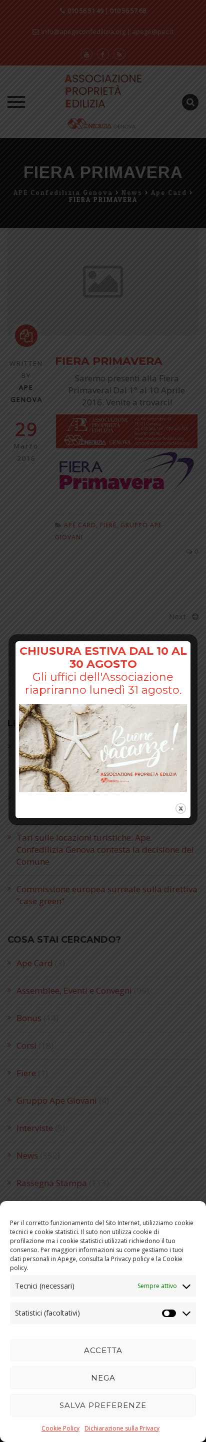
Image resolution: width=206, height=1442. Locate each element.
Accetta (103, 1350)
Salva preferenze (103, 1405)
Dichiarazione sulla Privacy (122, 1428)
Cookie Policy (61, 1428)
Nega (103, 1378)
